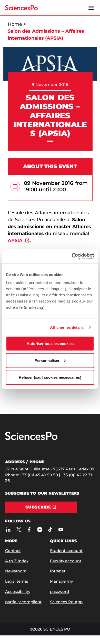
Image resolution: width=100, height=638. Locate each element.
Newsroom (16, 570)
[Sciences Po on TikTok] (50, 529)
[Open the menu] (91, 8)
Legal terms (16, 581)
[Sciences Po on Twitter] (19, 529)
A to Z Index (16, 560)
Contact (13, 550)
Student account (66, 550)
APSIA (15, 240)
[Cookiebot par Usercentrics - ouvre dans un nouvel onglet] (72, 256)
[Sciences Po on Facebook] (29, 529)
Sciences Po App (66, 601)
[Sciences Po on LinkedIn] (8, 529)
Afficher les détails (67, 327)
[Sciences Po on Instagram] (40, 529)
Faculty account (65, 560)
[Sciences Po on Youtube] (61, 529)
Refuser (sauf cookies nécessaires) (50, 377)
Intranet (57, 570)
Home (15, 24)
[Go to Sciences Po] (31, 439)
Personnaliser (47, 360)
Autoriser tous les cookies (50, 343)
